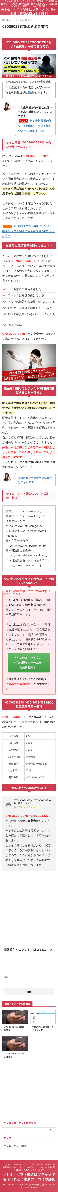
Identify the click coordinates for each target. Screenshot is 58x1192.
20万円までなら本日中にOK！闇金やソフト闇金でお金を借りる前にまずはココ (28, 231)
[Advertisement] (29, 904)
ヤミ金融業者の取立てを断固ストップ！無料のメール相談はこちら (35, 125)
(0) (30, 92)
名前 (6, 976)
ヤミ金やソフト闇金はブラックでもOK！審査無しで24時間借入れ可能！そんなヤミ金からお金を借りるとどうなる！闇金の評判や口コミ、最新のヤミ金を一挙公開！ (29, 1167)
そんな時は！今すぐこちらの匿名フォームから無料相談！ (28, 662)
